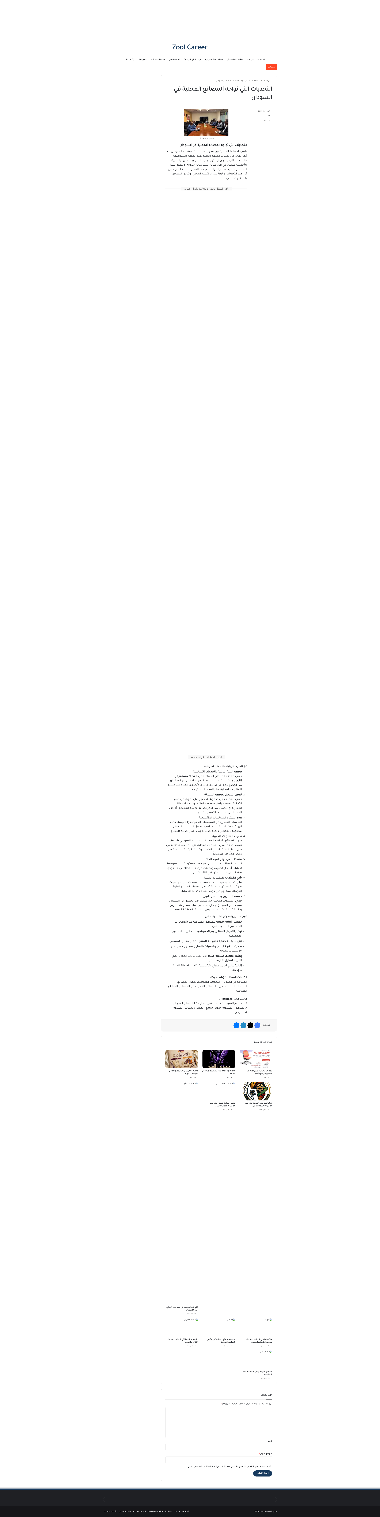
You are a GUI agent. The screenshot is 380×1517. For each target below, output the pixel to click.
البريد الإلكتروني (265, 1454)
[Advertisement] (190, 21)
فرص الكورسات (158, 60)
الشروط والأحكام (139, 1512)
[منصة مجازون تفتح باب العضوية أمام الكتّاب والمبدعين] (181, 1327)
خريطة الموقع (125, 1512)
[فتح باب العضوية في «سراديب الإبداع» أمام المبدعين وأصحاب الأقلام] (181, 1193)
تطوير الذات (142, 60)
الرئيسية (261, 60)
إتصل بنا (129, 60)
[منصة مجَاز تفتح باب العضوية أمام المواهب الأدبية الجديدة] (181, 1059)
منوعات (259, 81)
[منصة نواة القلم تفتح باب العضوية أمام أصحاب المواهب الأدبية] (218, 1059)
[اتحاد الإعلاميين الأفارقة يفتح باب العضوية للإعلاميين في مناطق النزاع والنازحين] (256, 1091)
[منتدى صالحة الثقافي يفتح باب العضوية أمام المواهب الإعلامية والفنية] (218, 1091)
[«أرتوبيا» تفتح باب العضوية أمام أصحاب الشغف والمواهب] (256, 1327)
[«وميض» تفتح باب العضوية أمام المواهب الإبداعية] (218, 1327)
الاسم (269, 1441)
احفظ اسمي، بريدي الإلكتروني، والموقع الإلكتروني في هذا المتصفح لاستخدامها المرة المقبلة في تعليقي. (228, 1467)
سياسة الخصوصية (155, 1512)
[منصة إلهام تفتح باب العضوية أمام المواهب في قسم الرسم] (256, 1360)
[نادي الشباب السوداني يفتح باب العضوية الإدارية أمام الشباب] (256, 1059)
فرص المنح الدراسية (192, 60)
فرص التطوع (174, 60)
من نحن (250, 60)
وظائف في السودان (235, 60)
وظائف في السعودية (214, 60)
